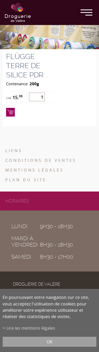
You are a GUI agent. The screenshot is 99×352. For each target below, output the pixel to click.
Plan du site (25, 179)
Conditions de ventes (40, 160)
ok (50, 342)
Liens (13, 150)
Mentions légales (34, 170)
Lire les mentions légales (30, 328)
